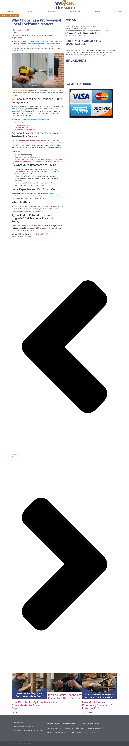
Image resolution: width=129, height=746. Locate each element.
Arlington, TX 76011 (42, 234)
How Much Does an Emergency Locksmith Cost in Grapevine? (99, 705)
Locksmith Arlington (53, 723)
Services (52, 11)
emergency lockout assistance (33, 196)
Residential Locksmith (94, 728)
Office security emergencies (25, 130)
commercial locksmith (31, 161)
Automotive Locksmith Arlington (89, 723)
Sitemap (94, 732)
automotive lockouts (55, 161)
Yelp (89, 26)
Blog (98, 11)
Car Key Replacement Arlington (79, 732)
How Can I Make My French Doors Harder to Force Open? (29, 705)
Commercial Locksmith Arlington (74, 728)
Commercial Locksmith (54, 728)
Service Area (76, 11)
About (31, 11)
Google (94, 26)
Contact (119, 11)
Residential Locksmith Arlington (56, 732)
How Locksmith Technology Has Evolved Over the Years (64, 696)
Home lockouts (20, 123)
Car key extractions (22, 125)
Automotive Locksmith (69, 723)
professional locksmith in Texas (32, 140)
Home (11, 11)
